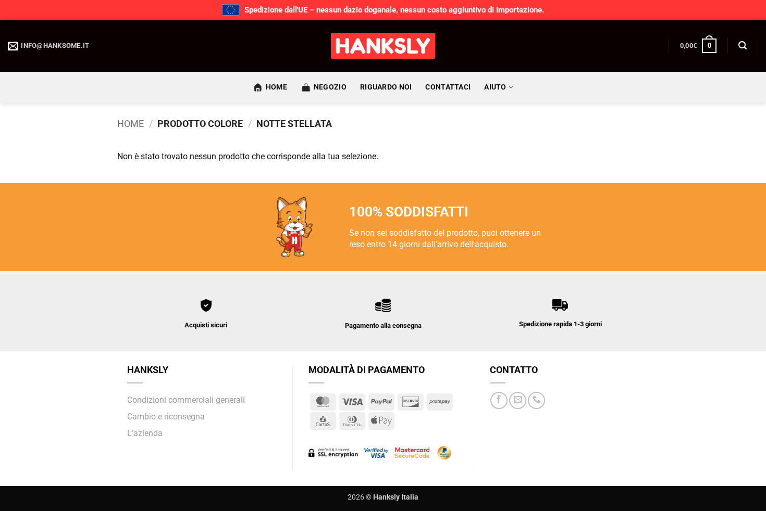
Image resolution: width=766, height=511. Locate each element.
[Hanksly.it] (383, 46)
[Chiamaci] (536, 400)
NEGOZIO (330, 87)
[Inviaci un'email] (517, 400)
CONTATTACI (448, 87)
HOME (276, 87)
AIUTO (495, 87)
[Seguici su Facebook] (499, 400)
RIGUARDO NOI (386, 87)
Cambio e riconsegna (166, 416)
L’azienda (145, 433)
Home (130, 123)
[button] (698, 45)
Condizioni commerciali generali (186, 400)
